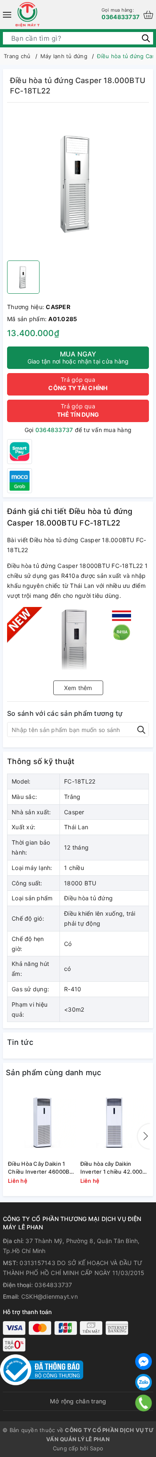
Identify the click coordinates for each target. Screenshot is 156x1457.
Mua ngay (78, 357)
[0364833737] (143, 1403)
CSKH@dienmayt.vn (49, 1296)
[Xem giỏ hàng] (148, 15)
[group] (78, 183)
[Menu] (7, 14)
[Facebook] (143, 1361)
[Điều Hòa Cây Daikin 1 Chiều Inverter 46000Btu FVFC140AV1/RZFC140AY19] (42, 1122)
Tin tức (20, 1042)
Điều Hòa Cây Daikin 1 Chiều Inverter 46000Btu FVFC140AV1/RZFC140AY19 (42, 1167)
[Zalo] (143, 1382)
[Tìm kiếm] (146, 38)
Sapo (96, 1448)
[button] (144, 1136)
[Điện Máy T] (27, 14)
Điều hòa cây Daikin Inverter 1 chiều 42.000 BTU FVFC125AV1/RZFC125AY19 (114, 1167)
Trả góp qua (77, 383)
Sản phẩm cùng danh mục (54, 1072)
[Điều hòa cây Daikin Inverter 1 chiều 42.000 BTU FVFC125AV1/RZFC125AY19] (114, 1122)
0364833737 (121, 13)
